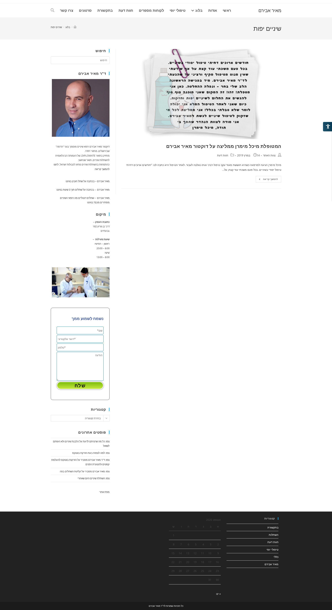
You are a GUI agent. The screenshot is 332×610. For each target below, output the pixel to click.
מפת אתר (104, 492)
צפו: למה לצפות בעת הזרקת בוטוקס (91, 453)
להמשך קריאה (267, 179)
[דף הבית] (75, 27)
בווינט (68, 181)
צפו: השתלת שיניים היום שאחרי (94, 478)
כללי (276, 557)
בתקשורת (272, 527)
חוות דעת (222, 155)
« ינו (218, 594)
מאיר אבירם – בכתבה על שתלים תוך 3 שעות (86, 189)
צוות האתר (269, 155)
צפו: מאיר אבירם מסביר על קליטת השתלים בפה (85, 471)
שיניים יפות (56, 27)
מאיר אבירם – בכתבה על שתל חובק (91, 181)
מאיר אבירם (269, 10)
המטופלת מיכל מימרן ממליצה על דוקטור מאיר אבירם (223, 146)
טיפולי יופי (272, 549)
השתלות (273, 535)
